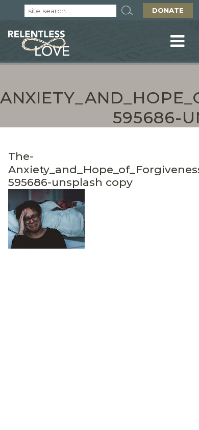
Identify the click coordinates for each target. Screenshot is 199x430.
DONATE (168, 10)
